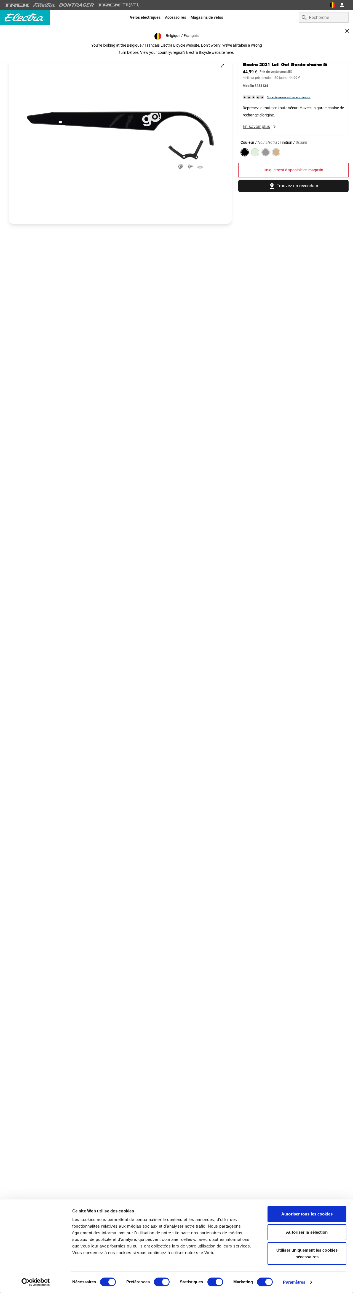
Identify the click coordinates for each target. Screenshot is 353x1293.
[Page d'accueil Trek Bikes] (17, 5)
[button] (120, 140)
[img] (254, 97)
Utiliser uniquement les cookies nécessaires (307, 1253)
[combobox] (324, 17)
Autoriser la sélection (307, 1232)
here (229, 52)
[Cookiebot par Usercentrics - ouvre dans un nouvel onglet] (36, 1282)
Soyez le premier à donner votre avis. (289, 97)
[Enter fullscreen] (222, 66)
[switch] (162, 1282)
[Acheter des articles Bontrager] (76, 5)
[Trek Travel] (118, 5)
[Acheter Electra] (44, 5)
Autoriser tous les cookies (307, 1214)
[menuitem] (145, 17)
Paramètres (294, 1282)
